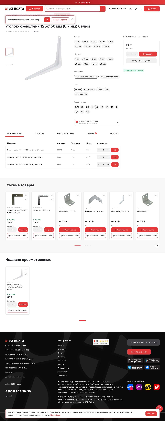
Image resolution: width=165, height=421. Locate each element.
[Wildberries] (139, 387)
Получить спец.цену (141, 61)
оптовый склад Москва (15, 345)
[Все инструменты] (157, 387)
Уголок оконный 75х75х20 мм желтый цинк (17, 211)
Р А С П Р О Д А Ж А (82, 2)
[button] (157, 246)
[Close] (72, 18)
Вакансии (61, 357)
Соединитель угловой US (94, 211)
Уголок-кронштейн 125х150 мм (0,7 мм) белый (15, 287)
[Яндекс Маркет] (148, 387)
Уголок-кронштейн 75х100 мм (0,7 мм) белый (24, 157)
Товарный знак (63, 368)
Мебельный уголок (144, 211)
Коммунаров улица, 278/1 (16, 354)
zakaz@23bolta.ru (13, 384)
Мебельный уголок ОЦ (68, 211)
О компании (62, 376)
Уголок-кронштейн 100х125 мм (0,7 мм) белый (25, 150)
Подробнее (55, 415)
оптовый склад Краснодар (17, 350)
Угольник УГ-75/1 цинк (42, 210)
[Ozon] (130, 387)
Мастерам (62, 360)
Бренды (61, 364)
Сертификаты (63, 372)
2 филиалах (138, 71)
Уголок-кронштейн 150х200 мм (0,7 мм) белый (25, 164)
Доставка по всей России (15, 377)
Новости (61, 345)
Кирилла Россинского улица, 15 (19, 359)
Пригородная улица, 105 (16, 368)
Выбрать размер (69, 230)
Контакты (9, 372)
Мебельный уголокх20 (120, 211)
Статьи (60, 353)
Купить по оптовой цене (17, 235)
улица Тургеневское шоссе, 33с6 (20, 363)
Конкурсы (61, 349)
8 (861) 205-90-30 (117, 9)
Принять (151, 414)
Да (47, 20)
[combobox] (72, 8)
